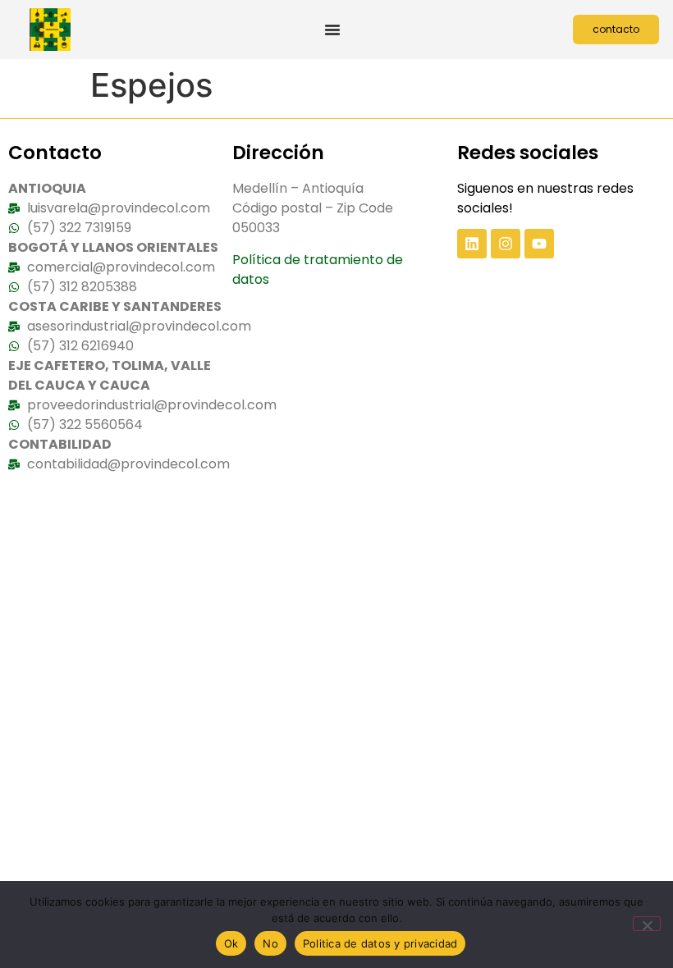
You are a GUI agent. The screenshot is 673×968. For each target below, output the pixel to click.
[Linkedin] (472, 243)
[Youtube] (539, 243)
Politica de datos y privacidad (380, 943)
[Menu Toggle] (332, 29)
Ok (231, 943)
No (270, 943)
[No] (647, 923)
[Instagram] (505, 243)
